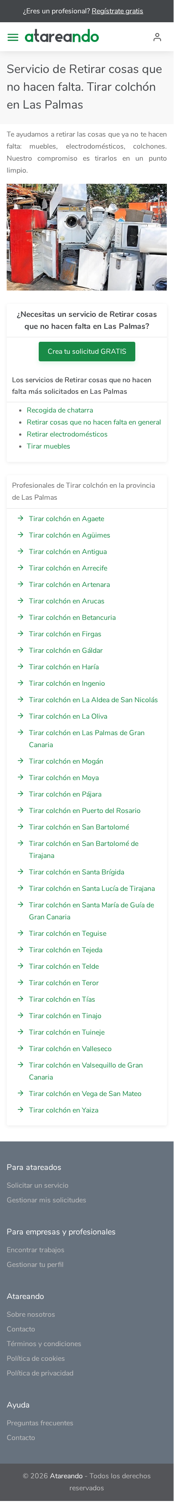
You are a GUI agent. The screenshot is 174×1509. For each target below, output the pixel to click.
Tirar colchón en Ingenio (67, 683)
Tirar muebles (48, 446)
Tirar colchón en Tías (62, 999)
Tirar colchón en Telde (64, 966)
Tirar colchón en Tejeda (65, 950)
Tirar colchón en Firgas (65, 634)
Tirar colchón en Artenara (69, 585)
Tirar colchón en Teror (64, 983)
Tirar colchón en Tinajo (65, 1016)
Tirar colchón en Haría (64, 667)
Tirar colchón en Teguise (67, 934)
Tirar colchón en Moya (64, 778)
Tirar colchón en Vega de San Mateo (85, 1094)
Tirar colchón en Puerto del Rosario (85, 811)
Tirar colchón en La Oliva (68, 716)
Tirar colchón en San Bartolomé (79, 827)
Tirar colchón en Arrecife (68, 568)
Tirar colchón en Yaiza (63, 1110)
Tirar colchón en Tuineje (67, 1032)
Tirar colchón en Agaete (66, 519)
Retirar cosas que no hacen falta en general (94, 422)
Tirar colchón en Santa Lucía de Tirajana (92, 889)
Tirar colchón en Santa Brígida (76, 872)
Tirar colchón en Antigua (68, 552)
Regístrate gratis (117, 11)
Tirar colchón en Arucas (67, 601)
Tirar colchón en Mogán (66, 761)
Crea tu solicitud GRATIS (87, 351)
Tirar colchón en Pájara (65, 794)
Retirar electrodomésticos (67, 434)
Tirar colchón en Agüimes (69, 535)
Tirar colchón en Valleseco (70, 1049)
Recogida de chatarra (60, 410)
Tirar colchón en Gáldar (66, 650)
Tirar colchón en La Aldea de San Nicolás (93, 700)
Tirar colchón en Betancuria (72, 618)
